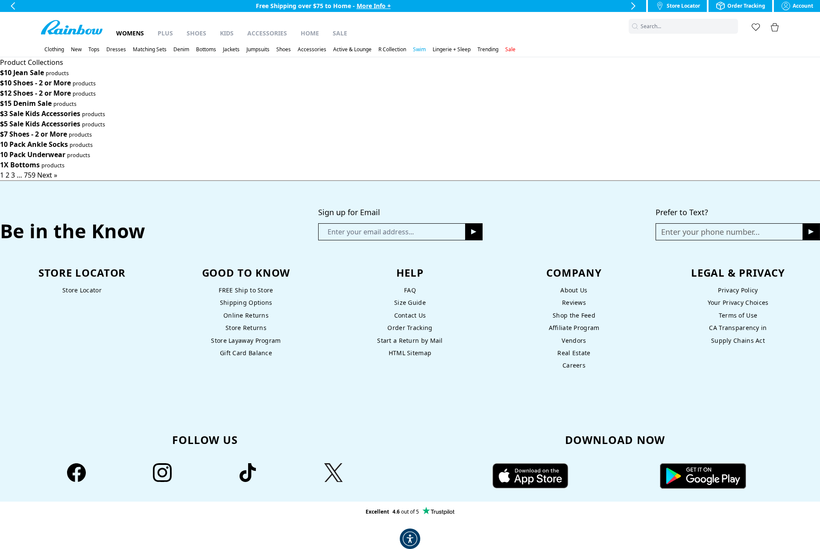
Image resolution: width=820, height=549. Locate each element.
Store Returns (246, 328)
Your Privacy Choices (738, 302)
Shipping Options (246, 302)
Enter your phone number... (710, 232)
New (76, 49)
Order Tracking (409, 328)
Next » (47, 175)
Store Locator (82, 290)
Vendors (574, 340)
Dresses (116, 49)
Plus (165, 33)
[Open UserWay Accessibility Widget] (410, 539)
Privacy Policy (738, 290)
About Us (573, 290)
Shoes (196, 33)
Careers (574, 365)
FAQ (410, 290)
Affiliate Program (574, 328)
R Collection (392, 49)
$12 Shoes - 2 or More (35, 93)
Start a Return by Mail (409, 340)
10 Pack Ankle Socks (34, 144)
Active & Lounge (352, 49)
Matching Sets (150, 49)
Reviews (574, 302)
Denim (181, 49)
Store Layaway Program (246, 340)
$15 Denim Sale (26, 103)
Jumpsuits (257, 49)
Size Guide (410, 302)
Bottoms (206, 49)
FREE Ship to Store (246, 290)
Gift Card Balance (246, 353)
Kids (227, 33)
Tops (94, 49)
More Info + (374, 6)
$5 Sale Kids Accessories (40, 123)
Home (310, 33)
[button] (733, 26)
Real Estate (573, 353)
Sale (340, 33)
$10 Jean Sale (22, 72)
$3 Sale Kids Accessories (40, 113)
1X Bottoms (20, 164)
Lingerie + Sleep (452, 49)
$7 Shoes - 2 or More (33, 134)
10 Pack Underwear (32, 154)
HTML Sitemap (410, 353)
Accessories (267, 33)
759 (29, 175)
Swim (419, 49)
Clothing (54, 49)
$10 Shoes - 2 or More (35, 83)
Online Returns (246, 315)
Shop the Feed (574, 315)
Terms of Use (738, 315)
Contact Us (410, 315)
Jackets (231, 49)
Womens (130, 33)
